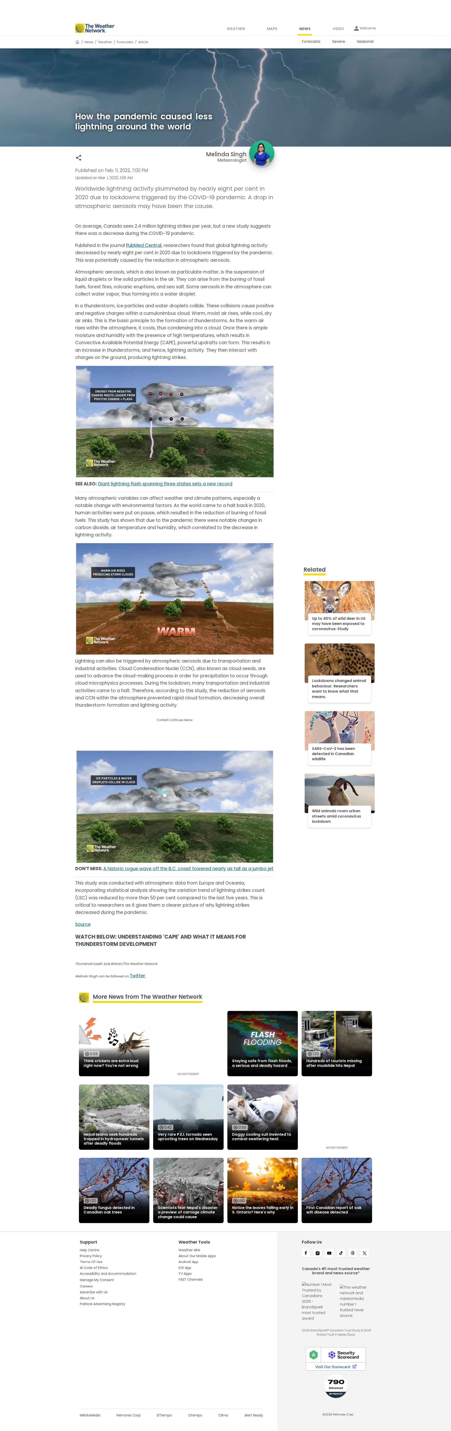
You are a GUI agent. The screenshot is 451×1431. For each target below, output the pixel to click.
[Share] (78, 157)
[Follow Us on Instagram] (317, 1253)
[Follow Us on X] (364, 1253)
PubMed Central (143, 245)
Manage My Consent (97, 1280)
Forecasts (125, 42)
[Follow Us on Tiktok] (341, 1253)
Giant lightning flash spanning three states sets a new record (165, 484)
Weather (105, 42)
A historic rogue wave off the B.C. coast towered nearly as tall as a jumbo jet (188, 869)
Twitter (137, 976)
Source (83, 924)
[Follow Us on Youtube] (329, 1253)
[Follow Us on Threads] (353, 1253)
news (89, 42)
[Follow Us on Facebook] (306, 1253)
